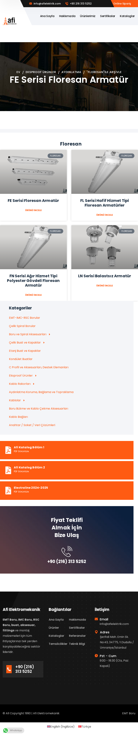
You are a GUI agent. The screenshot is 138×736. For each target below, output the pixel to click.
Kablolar (15, 400)
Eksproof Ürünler (41, 72)
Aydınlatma (71, 72)
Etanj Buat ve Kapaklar (25, 351)
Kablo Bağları (18, 417)
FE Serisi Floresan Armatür (33, 200)
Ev (18, 72)
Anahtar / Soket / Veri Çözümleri (32, 425)
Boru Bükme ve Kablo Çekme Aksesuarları (38, 408)
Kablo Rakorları (20, 384)
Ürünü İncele (33, 210)
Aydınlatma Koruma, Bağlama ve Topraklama (41, 392)
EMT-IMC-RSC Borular (24, 318)
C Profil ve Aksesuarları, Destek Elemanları (38, 367)
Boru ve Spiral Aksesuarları (27, 334)
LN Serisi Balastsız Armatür (104, 276)
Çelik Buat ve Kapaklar (25, 342)
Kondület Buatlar (21, 359)
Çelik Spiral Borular (22, 326)
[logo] (10, 21)
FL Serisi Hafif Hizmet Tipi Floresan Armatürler (104, 203)
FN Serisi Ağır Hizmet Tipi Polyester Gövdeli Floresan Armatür (33, 280)
